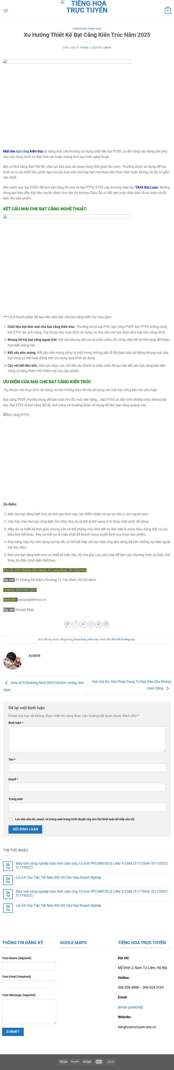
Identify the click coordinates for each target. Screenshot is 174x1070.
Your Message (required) (19, 995)
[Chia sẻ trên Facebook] (75, 624)
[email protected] (130, 1007)
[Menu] (5, 10)
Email (13, 779)
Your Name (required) (16, 958)
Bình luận (15, 723)
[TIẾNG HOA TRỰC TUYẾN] (87, 10)
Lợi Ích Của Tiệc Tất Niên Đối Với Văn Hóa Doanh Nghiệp (58, 877)
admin (107, 47)
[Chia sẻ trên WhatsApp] (67, 624)
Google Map (24, 610)
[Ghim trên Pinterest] (98, 624)
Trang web (15, 799)
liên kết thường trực (123, 639)
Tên (11, 759)
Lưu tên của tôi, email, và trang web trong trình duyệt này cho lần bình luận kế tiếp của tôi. (75, 819)
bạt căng (22, 151)
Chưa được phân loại (87, 28)
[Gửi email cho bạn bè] (90, 624)
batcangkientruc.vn (31, 600)
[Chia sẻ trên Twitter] (83, 624)
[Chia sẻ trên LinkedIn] (106, 624)
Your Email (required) (16, 976)
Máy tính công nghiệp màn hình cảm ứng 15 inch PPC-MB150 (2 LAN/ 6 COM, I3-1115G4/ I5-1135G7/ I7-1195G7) (92, 865)
